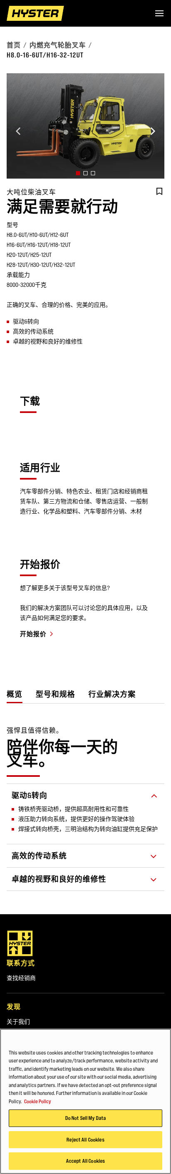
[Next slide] (152, 131)
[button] (78, 173)
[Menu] (159, 13)
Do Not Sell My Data (85, 1117)
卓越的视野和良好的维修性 (59, 879)
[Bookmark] (159, 191)
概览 (14, 694)
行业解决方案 (112, 694)
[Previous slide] (18, 131)
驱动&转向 (29, 795)
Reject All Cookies (85, 1139)
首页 (14, 45)
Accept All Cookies (85, 1160)
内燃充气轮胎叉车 (57, 45)
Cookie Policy (37, 1101)
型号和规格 (55, 694)
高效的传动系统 (39, 855)
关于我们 (18, 1021)
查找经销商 (21, 978)
